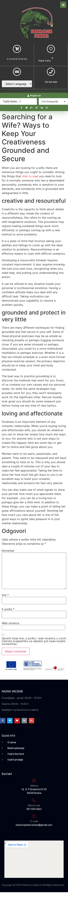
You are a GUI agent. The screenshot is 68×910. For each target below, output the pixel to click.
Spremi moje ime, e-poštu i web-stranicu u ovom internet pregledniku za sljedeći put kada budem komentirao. (34, 641)
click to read (30, 176)
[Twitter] (26, 108)
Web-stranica (10, 623)
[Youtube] (17, 720)
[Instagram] (47, 108)
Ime (5, 595)
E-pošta (8, 609)
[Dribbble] (37, 108)
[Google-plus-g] (31, 108)
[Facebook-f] (21, 108)
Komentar (8, 550)
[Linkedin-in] (24, 720)
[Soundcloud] (42, 108)
